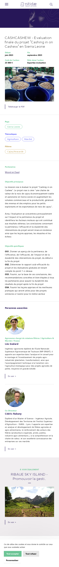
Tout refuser (31, 553)
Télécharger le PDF (16, 106)
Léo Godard (11, 343)
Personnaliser (12, 560)
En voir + (12, 376)
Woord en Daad (12, 172)
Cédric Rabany (13, 413)
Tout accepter (12, 553)
